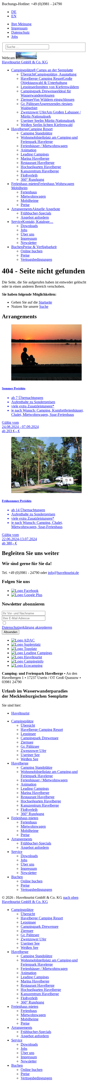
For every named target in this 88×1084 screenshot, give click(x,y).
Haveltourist (20, 713)
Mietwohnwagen (33, 196)
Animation (28, 150)
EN (13, 16)
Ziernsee (47, 100)
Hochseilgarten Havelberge (41, 167)
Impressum (19, 28)
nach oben (70, 897)
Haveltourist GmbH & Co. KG (25, 62)
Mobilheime (29, 201)
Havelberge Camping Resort (46, 80)
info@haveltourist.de (63, 573)
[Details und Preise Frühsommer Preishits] (44, 465)
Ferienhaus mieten (24, 818)
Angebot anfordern (35, 217)
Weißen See (47, 125)
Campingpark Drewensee (46, 93)
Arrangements (35, 209)
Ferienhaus (29, 192)
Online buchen (31, 251)
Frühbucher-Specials (36, 213)
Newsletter (29, 243)
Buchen (17, 877)
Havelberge (32, 129)
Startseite (45, 302)
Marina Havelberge (35, 158)
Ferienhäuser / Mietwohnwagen (44, 146)
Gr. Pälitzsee (30, 746)
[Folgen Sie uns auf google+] (26, 595)
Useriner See (48, 121)
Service (32, 222)
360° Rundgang (32, 179)
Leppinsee (50, 87)
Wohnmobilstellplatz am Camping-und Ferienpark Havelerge (49, 139)
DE (13, 12)
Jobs (14, 37)
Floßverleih (29, 175)
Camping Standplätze (36, 133)
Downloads (29, 226)
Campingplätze (42, 70)
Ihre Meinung (21, 24)
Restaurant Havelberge (37, 163)
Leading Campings (35, 154)
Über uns (27, 234)
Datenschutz (20, 32)
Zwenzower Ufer (51, 114)
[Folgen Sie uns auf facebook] (24, 591)
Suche (43, 306)
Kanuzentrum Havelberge (40, 171)
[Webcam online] (26, 58)
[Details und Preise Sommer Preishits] (44, 352)
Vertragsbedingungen (36, 259)
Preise (25, 205)
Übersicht (49, 74)
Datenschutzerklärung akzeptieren (27, 627)
